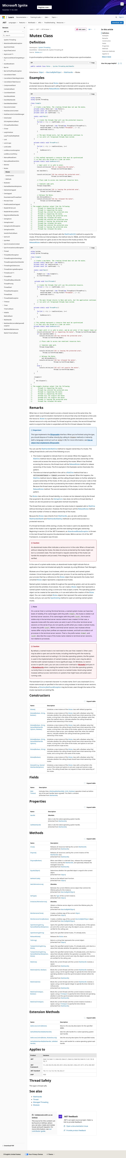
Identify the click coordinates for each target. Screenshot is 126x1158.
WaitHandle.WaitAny (54, 519)
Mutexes (36, 1105)
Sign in (121, 17)
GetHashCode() (35, 878)
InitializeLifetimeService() (38, 902)
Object (41, 72)
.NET (37, 29)
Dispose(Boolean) (36, 860)
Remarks (105, 38)
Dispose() (33, 853)
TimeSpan (64, 994)
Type (57, 896)
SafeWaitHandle (35, 825)
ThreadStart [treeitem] (8, 287)
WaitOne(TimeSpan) (36, 1002)
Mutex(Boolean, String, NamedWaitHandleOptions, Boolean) (37, 727)
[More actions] (95, 29)
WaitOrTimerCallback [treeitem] (11, 333)
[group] (63, 326)
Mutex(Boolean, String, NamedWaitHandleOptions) (37, 741)
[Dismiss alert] (122, 4)
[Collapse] (24, 27)
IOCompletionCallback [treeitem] (11, 121)
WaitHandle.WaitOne (49, 449)
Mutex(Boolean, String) (37, 749)
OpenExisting (55, 598)
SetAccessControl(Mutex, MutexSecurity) (43, 1038)
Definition (105, 33)
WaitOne (36, 459)
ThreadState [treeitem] (8, 294)
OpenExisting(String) (37, 933)
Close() (32, 847)
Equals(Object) (35, 870)
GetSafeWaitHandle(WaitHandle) (41, 1032)
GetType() (33, 896)
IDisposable (54, 434)
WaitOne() (33, 962)
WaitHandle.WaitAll (36, 519)
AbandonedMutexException (78, 531)
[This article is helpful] (118, 63)
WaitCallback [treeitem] (8, 316)
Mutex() (32, 709)
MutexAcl (82, 664)
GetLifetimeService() (36, 884)
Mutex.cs (38, 52)
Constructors (106, 41)
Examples (105, 36)
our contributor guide (42, 1130)
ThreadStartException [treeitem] (11, 291)
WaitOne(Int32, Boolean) (38, 970)
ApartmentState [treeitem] (9, 47)
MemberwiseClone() (36, 913)
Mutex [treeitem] (8, 172)
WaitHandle (68, 72)
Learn (32, 29)
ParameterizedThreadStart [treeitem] (12, 197)
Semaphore (58, 499)
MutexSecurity (38, 667)
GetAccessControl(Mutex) (38, 1026)
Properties (105, 46)
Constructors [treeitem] (10, 175)
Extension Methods (108, 51)
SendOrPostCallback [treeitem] (10, 233)
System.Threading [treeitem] (10, 40)
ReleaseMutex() (35, 936)
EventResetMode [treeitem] (9, 96)
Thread (35, 1099)
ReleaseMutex (54, 89)
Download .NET (117, 23)
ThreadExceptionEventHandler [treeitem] (14, 262)
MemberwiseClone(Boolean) (39, 919)
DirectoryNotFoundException (50, 687)
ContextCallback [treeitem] (9, 89)
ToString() (33, 940)
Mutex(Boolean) (35, 757)
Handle (32, 815)
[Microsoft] (3, 17)
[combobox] (13, 31)
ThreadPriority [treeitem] (8, 284)
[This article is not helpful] (121, 63)
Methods (105, 48)
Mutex (56, 83)
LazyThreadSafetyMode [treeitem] (11, 136)
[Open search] (116, 17)
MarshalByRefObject (54, 72)
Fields (104, 43)
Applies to (105, 54)
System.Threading (44, 47)
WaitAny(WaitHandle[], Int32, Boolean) (62, 791)
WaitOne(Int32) (70, 234)
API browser (45, 29)
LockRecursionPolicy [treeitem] (10, 154)
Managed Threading (40, 1102)
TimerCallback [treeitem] (8, 309)
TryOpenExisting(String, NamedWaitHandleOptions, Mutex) (39, 954)
